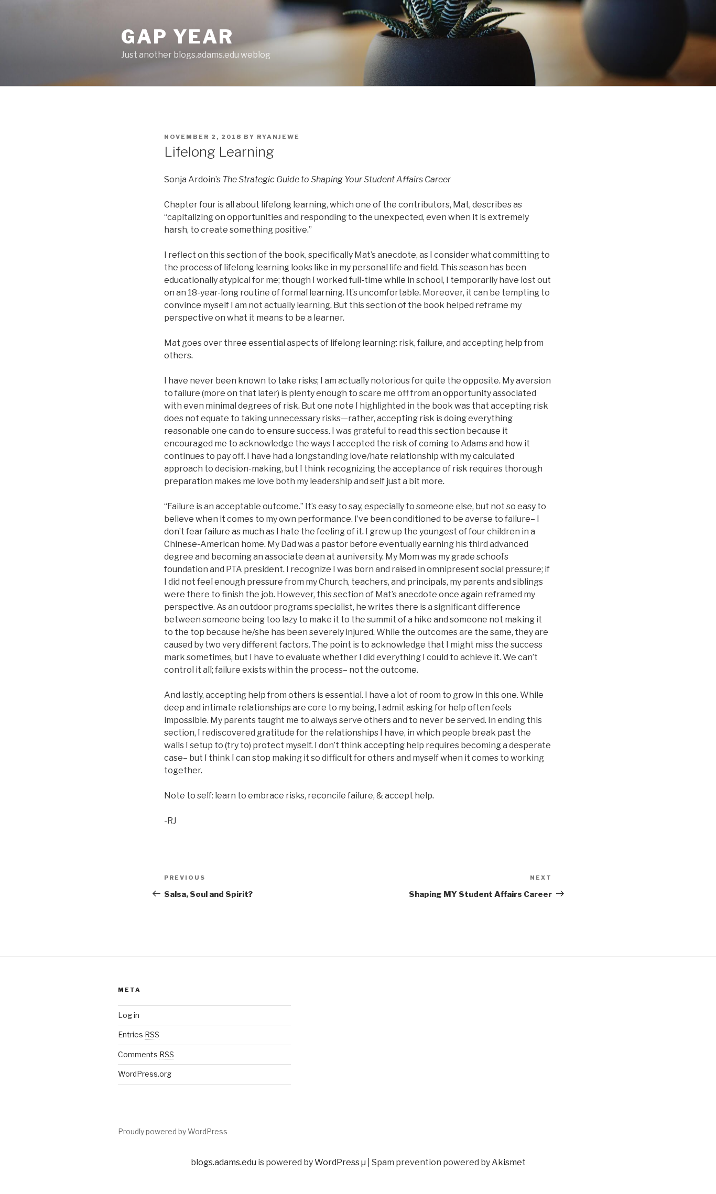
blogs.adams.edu (223, 1162)
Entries (138, 1034)
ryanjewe (278, 136)
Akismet (509, 1162)
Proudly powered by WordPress (172, 1131)
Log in (128, 1015)
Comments (146, 1054)
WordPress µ (340, 1162)
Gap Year (177, 36)
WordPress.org (144, 1073)
